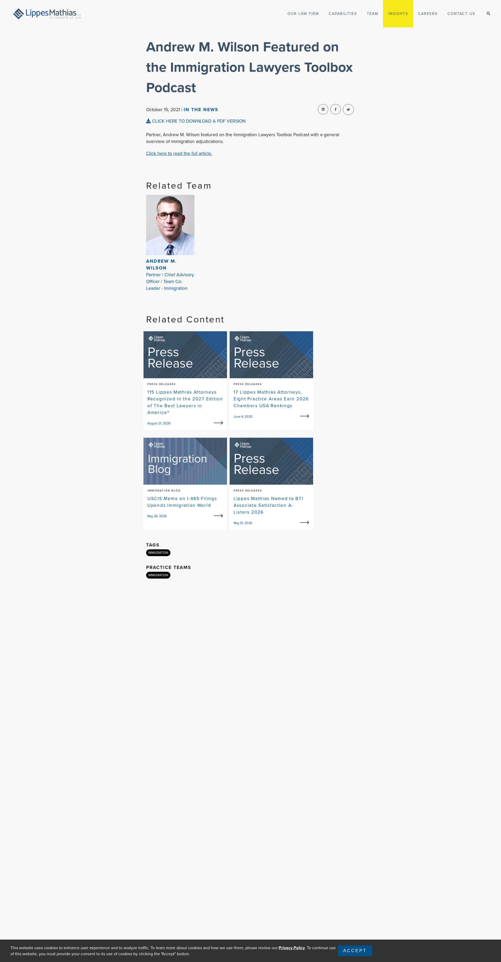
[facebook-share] (335, 109)
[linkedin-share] (323, 109)
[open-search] (488, 13)
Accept (355, 950)
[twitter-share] (348, 109)
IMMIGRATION (158, 552)
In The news (201, 109)
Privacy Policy (292, 948)
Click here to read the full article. (179, 153)
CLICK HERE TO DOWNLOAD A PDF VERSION (198, 121)
